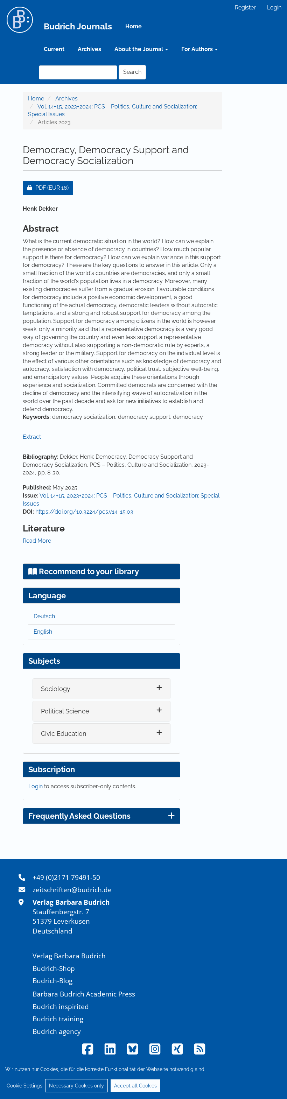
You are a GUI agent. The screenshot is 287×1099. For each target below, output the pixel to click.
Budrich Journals (78, 26)
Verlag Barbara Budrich (69, 955)
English (43, 631)
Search (132, 72)
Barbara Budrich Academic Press (84, 994)
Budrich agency (57, 1031)
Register (245, 7)
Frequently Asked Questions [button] (79, 815)
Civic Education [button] (63, 733)
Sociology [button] (55, 688)
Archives (89, 49)
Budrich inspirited (61, 1006)
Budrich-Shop (54, 968)
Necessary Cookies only (76, 1086)
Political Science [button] (65, 711)
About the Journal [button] (139, 49)
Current (54, 49)
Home (133, 26)
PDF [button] (54, 187)
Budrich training (58, 1018)
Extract (32, 437)
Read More (37, 540)
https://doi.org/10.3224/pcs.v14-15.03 (84, 511)
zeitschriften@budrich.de (72, 889)
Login (274, 7)
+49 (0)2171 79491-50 (66, 877)
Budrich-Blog (52, 980)
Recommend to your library (88, 571)
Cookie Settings (24, 1086)
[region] (143, 1077)
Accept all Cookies (135, 1086)
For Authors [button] (197, 49)
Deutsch (44, 616)
